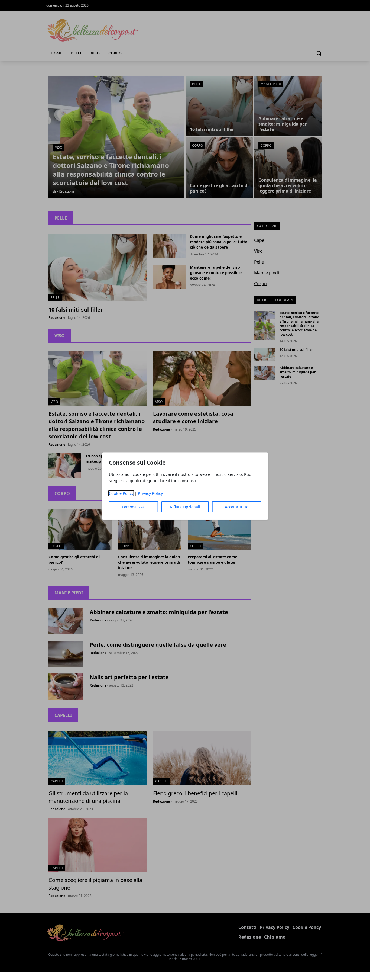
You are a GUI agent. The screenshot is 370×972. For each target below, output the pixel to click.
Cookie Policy (121, 493)
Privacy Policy (150, 493)
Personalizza (133, 506)
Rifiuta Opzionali (185, 506)
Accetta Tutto (236, 506)
